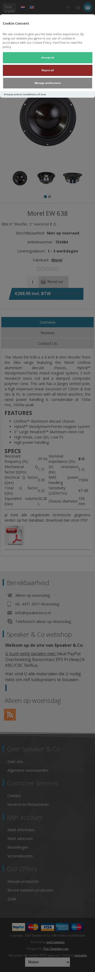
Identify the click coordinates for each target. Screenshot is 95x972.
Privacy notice (13, 94)
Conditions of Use (34, 94)
